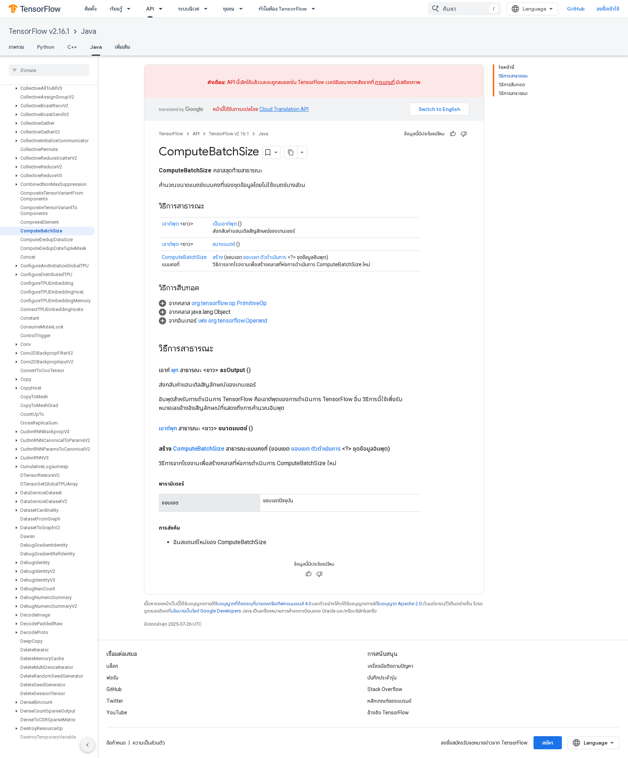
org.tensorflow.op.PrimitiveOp (229, 303)
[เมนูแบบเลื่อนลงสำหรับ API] (163, 8)
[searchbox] (49, 70)
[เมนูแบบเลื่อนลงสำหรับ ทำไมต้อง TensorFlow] (315, 8)
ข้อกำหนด (116, 743)
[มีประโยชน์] (452, 133)
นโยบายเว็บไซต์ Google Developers (206, 611)
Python (45, 47)
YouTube (116, 712)
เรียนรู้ (116, 8)
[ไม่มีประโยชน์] (463, 133)
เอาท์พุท (168, 428)
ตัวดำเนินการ (273, 257)
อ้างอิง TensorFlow (388, 712)
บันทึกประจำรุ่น (381, 678)
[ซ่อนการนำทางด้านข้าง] (87, 745)
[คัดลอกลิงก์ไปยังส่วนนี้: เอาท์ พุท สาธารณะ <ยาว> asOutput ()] (259, 370)
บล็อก (112, 666)
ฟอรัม (112, 678)
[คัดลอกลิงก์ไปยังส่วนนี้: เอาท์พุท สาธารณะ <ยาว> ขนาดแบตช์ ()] (261, 428)
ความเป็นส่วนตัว (149, 743)
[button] (47, 88)
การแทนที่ (385, 82)
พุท (174, 370)
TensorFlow (171, 133)
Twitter (114, 701)
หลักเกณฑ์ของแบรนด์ (389, 701)
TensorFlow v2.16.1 (39, 31)
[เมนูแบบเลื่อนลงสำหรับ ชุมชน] (243, 8)
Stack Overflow (384, 689)
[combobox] (464, 8)
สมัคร (547, 742)
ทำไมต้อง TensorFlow (282, 8)
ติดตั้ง (91, 8)
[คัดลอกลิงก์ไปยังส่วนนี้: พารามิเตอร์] (191, 483)
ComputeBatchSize (184, 257)
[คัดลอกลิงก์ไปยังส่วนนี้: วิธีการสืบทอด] (206, 288)
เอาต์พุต (170, 224)
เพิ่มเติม (122, 47)
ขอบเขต (251, 257)
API (150, 8)
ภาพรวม (16, 47)
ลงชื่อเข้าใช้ (607, 9)
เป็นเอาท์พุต (225, 224)
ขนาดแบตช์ (224, 244)
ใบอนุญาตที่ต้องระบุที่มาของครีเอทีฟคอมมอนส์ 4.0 (263, 603)
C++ (72, 47)
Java (88, 31)
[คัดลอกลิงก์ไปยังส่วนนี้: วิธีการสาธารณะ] (211, 206)
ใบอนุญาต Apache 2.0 (400, 603)
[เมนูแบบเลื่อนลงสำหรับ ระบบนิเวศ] (208, 8)
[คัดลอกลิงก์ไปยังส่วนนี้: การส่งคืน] (187, 527)
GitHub (576, 8)
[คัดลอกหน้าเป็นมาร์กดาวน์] (290, 152)
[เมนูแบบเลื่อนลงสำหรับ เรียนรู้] (131, 8)
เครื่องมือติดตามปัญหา (390, 666)
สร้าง (218, 257)
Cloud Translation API (284, 109)
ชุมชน (228, 8)
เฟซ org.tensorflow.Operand (232, 320)
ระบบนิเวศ (188, 8)
